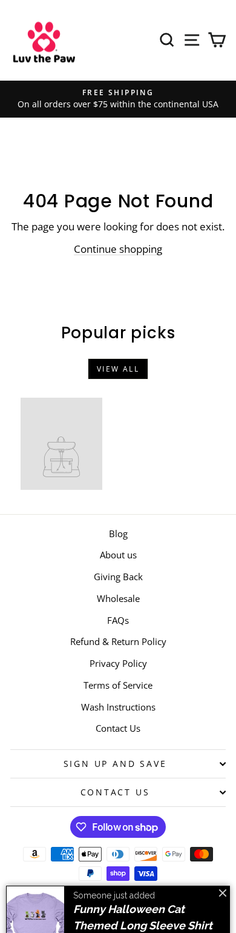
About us (118, 555)
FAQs (118, 620)
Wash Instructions (118, 707)
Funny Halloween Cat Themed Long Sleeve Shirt (142, 880)
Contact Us (118, 728)
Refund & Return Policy (118, 641)
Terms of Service (118, 685)
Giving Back (118, 576)
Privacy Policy (118, 663)
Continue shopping (118, 249)
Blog (118, 533)
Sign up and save (115, 763)
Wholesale (118, 598)
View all (118, 369)
